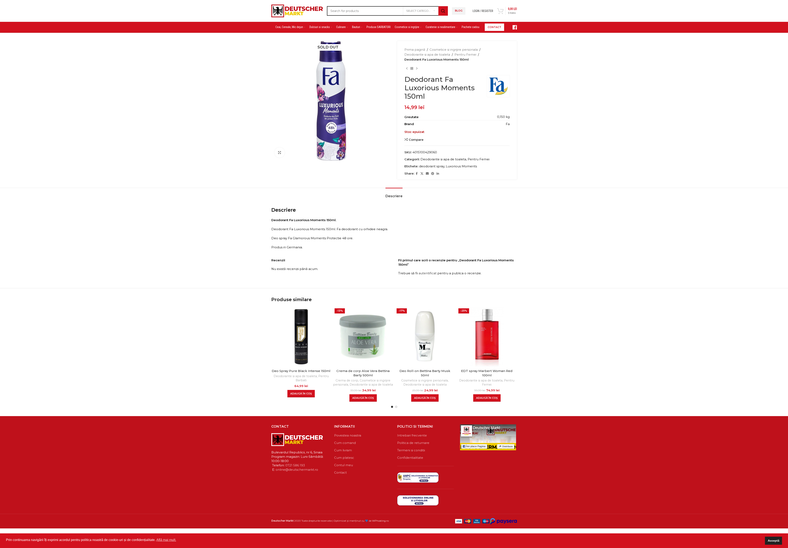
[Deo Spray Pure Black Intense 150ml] (301, 337)
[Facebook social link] (416, 173)
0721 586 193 (295, 465)
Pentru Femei (465, 54)
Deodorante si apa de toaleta (427, 54)
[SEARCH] (443, 11)
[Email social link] (427, 173)
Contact (340, 472)
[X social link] (422, 173)
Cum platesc (344, 458)
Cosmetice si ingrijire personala (454, 50)
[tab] (394, 194)
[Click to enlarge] (279, 152)
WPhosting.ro (380, 520)
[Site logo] (297, 10)
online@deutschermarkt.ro (297, 470)
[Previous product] (406, 68)
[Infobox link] (512, 27)
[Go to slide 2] (396, 407)
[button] (301, 393)
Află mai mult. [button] (166, 540)
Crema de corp (347, 380)
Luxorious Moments (461, 166)
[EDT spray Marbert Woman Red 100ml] (487, 337)
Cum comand (345, 443)
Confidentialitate (410, 458)
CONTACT (494, 27)
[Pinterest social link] (432, 173)
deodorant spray (431, 166)
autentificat (428, 273)
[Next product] (416, 68)
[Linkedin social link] (437, 173)
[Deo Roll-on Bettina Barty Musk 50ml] (425, 337)
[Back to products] (411, 68)
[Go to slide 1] (392, 407)
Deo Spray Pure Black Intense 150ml (301, 371)
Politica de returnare (413, 443)
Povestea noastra (347, 435)
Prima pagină (414, 50)
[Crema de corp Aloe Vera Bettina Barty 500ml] (363, 337)
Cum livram (343, 450)
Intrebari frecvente (412, 435)
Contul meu (343, 465)
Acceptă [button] (773, 540)
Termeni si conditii (411, 450)
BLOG (458, 10)
